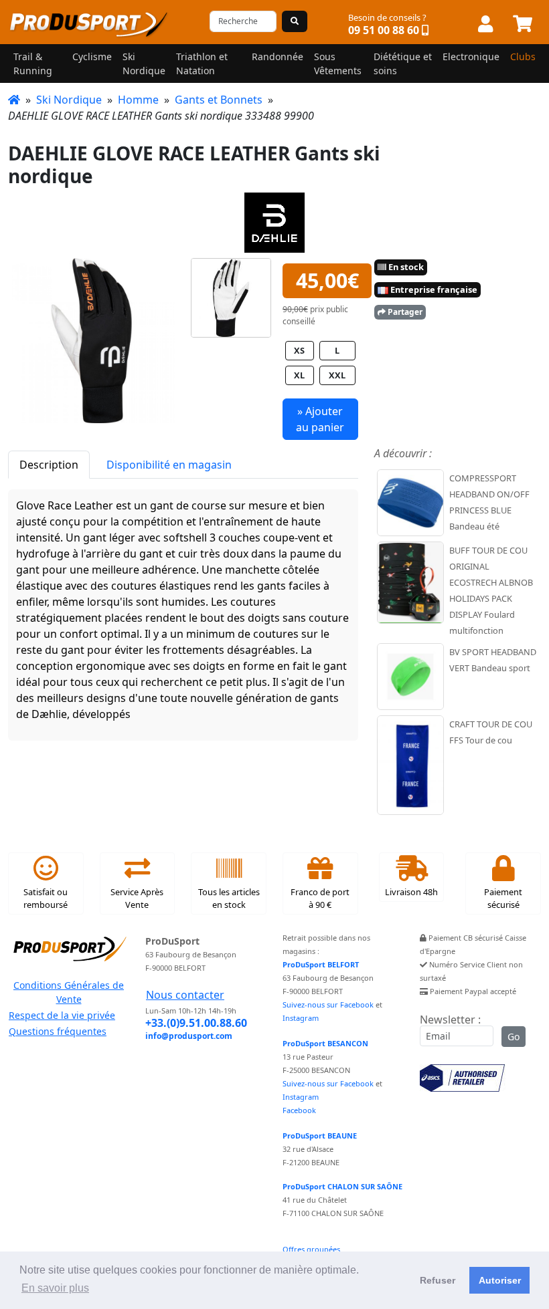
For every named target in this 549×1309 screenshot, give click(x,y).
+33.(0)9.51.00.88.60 (196, 1023)
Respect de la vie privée (62, 1015)
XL (299, 375)
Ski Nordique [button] (144, 63)
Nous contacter (185, 994)
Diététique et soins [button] (403, 63)
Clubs (523, 56)
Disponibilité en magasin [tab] (169, 464)
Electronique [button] (471, 56)
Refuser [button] (437, 1280)
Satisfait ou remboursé (45, 898)
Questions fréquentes (57, 1031)
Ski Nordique (69, 99)
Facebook (299, 1110)
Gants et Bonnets (218, 99)
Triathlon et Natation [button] (202, 63)
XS (299, 350)
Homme (138, 99)
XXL (337, 375)
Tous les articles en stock (229, 898)
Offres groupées (311, 1249)
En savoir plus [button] (55, 1288)
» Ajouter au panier (320, 419)
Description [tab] (48, 464)
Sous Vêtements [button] (338, 63)
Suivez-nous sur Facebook (328, 1004)
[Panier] (522, 25)
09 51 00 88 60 (383, 30)
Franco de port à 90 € (320, 898)
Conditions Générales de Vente (68, 992)
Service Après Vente (136, 898)
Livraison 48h (411, 892)
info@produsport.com (188, 1036)
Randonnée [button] (277, 56)
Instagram (301, 1018)
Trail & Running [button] (32, 63)
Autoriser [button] (500, 1280)
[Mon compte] (485, 25)
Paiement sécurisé (503, 898)
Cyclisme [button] (92, 56)
